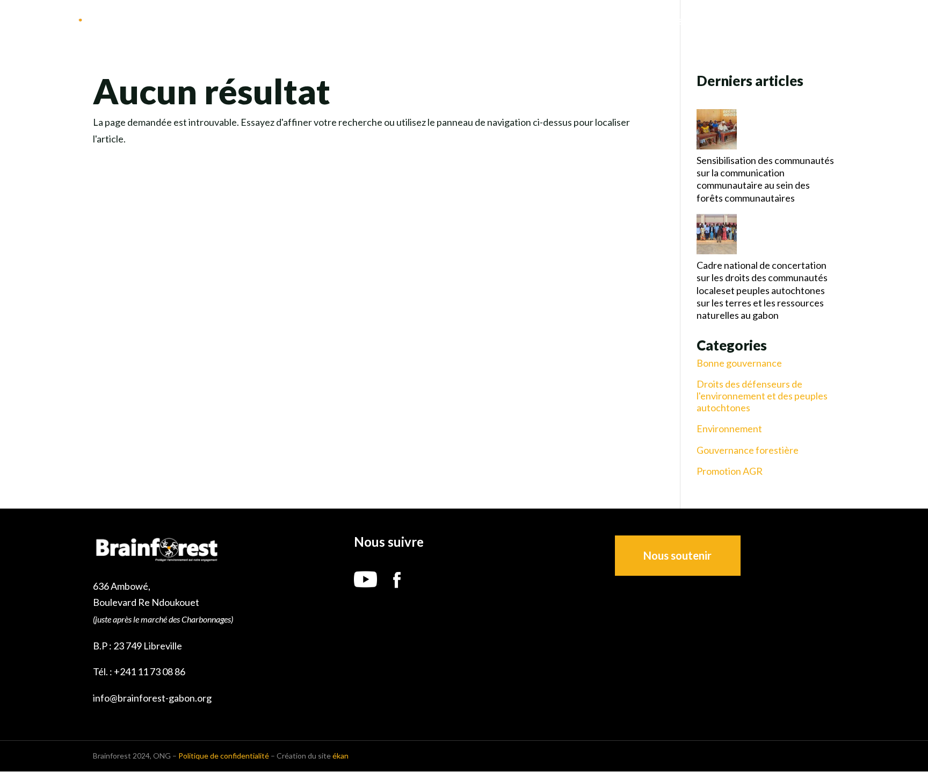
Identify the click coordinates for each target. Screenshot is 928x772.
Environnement (729, 428)
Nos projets (746, 22)
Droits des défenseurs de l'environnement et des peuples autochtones (762, 395)
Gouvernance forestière (748, 450)
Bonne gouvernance (739, 363)
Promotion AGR (730, 471)
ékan (340, 755)
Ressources (816, 22)
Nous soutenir (677, 555)
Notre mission (670, 22)
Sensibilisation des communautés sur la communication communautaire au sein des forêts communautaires (765, 179)
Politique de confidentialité (223, 755)
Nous (611, 22)
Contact (889, 22)
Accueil (567, 22)
